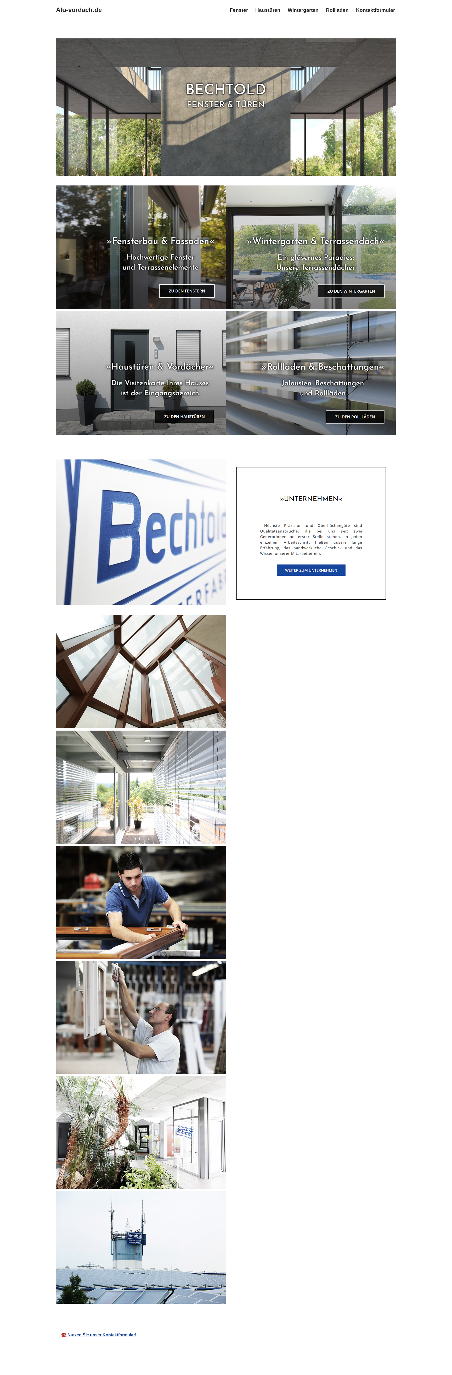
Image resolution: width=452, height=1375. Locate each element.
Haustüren (267, 10)
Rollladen (337, 10)
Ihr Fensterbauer (237, 1312)
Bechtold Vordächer (180, 1312)
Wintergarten (303, 10)
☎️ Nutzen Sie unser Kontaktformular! (98, 1335)
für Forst (283, 1312)
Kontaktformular (375, 10)
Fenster (239, 10)
